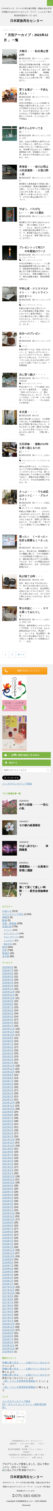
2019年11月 (8, 1216)
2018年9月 (8, 1259)
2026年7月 (8, 970)
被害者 (44, 508)
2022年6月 (8, 1121)
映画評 (5, 953)
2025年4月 (8, 1016)
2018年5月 (8, 1271)
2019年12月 (8, 1213)
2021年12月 (8, 1139)
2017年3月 (8, 1315)
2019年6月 (8, 1231)
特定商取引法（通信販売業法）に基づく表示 (26, 1455)
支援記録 (23, 381)
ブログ (40, 1444)
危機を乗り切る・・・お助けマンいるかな (24, 1362)
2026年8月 (8, 967)
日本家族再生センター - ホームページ (26, 1441)
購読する (12, 762)
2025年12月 (8, 992)
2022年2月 (8, 1133)
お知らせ (39, 548)
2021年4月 (8, 1164)
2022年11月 (8, 1105)
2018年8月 (8, 1262)
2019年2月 (8, 1244)
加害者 (37, 508)
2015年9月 (8, 1351)
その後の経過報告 (29, 825)
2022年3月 (8, 1130)
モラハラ (29, 508)
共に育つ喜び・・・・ (32, 374)
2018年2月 (8, 1281)
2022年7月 (8, 1118)
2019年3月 (8, 1241)
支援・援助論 (25, 100)
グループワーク (29, 61)
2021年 (13, 30)
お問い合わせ (37, 1458)
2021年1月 (8, 1173)
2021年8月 (8, 1152)
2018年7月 (8, 1265)
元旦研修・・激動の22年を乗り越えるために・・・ (34, 448)
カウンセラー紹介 (27, 1444)
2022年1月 (8, 1136)
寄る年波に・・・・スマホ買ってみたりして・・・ (33, 612)
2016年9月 (8, 1333)
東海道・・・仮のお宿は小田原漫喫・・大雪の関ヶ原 (33, 170)
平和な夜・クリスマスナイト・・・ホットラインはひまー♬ (33, 292)
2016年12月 (8, 1324)
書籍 (26, 1446)
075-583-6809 (27, 1495)
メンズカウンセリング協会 (17, 783)
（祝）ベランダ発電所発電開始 (18, 1381)
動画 (4, 920)
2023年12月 (8, 1065)
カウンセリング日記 (12, 914)
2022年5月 (8, 1124)
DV (23, 508)
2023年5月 (8, 1087)
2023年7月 (8, 1081)
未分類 (5, 956)
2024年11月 (8, 1032)
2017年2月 (8, 1318)
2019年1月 (8, 1247)
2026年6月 (8, 973)
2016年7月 (8, 1339)
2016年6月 (8, 1342)
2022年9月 (8, 1112)
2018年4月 (8, 1275)
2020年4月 (8, 1201)
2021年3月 (8, 1167)
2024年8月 (8, 1041)
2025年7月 (8, 1007)
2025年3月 (8, 1019)
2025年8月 (8, 1004)
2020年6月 (8, 1195)
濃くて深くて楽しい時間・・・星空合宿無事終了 (33, 891)
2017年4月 (8, 1311)
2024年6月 (8, 1047)
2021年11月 (8, 1142)
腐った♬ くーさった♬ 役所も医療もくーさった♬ (35, 540)
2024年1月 (8, 1062)
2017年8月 (8, 1299)
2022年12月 (8, 1102)
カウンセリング (28, 260)
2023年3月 (8, 1093)
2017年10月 (8, 1293)
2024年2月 (8, 1059)
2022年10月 (8, 1109)
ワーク (39, 260)
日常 (24, 138)
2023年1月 (8, 1099)
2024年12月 (8, 1029)
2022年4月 (8, 1127)
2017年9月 (8, 1296)
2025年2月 (8, 1022)
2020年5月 (8, 1198)
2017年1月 (8, 1321)
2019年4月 (8, 1238)
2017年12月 (8, 1287)
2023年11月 (8, 1069)
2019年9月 (8, 1222)
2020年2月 (8, 1207)
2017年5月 (8, 1308)
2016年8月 (8, 1336)
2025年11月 (8, 995)
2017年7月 (8, 1302)
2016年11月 (8, 1327)
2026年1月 (8, 989)
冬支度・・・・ (28, 412)
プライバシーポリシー (19, 1458)
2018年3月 (8, 1278)
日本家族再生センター (26, 21)
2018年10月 (8, 1256)
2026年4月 (8, 979)
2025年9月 (8, 1001)
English (26, 1452)
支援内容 (13, 1444)
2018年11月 (8, 1253)
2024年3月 (8, 1056)
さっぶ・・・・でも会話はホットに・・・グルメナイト (33, 495)
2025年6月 (8, 1010)
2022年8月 (8, 1115)
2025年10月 (8, 998)
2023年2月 (8, 1096)
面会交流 (8, 944)
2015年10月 (8, 1348)
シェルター (41, 61)
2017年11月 (8, 1290)
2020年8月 (8, 1188)
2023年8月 (8, 1078)
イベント (39, 58)
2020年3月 (8, 1204)
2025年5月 (8, 1013)
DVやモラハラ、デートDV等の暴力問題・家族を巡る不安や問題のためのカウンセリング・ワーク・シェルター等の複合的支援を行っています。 (26, 1487)
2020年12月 (8, 1176)
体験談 (5, 917)
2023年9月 (8, 1075)
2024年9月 (8, 1038)
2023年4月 (8, 1090)
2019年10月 (8, 1219)
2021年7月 (8, 1155)
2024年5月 (8, 1050)
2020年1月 (8, 1210)
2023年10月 (8, 1072)
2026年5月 (8, 976)
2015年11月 (8, 1345)
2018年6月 (8, 1268)
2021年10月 (8, 1145)
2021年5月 (8, 1161)
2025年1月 (8, 1026)
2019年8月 (8, 1225)
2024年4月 (8, 1053)
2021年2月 (8, 1170)
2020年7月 (8, 1192)
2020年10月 (8, 1182)
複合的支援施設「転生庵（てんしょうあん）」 (26, 1449)
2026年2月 (8, 986)
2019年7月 (8, 1228)
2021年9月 (8, 1148)
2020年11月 (8, 1179)
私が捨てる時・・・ (31, 576)
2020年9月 (8, 1185)
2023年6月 (8, 1084)
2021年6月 (8, 1158)
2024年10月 (8, 1035)
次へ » (21, 654)
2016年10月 (8, 1330)
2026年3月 (8, 982)
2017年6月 (8, 1305)
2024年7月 (8, 1044)
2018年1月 (8, 1284)
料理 (24, 505)
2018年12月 (8, 1250)
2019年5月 (8, 1235)
